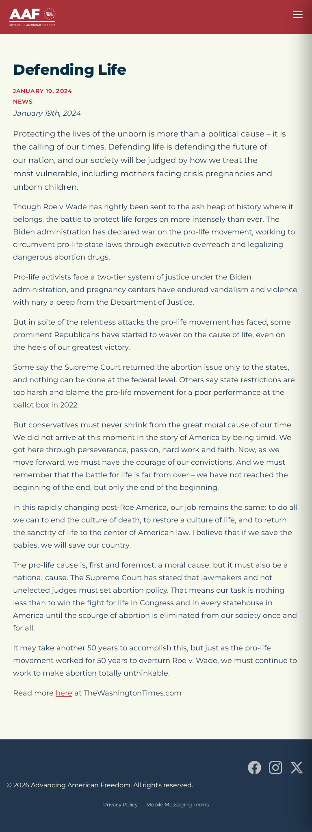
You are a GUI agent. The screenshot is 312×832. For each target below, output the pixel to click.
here (64, 693)
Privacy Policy (120, 805)
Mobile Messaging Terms (177, 805)
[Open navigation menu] (297, 14)
